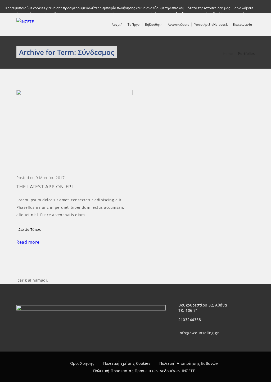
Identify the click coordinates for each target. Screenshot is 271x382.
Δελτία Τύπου (30, 229)
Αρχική (117, 24)
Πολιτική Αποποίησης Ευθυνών (188, 363)
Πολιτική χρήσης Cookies (127, 363)
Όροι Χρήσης (82, 363)
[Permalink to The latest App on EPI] (74, 93)
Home (228, 53)
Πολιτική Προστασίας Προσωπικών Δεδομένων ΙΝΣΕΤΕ (144, 370)
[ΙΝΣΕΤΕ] (25, 24)
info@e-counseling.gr (198, 332)
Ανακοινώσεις (178, 24)
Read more (28, 242)
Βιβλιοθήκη (153, 24)
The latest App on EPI (44, 186)
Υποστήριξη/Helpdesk (211, 24)
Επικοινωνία (242, 24)
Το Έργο (133, 24)
